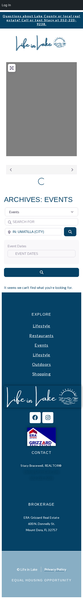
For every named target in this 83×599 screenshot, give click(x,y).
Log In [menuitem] (6, 5)
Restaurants (41, 335)
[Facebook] (35, 417)
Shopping (41, 373)
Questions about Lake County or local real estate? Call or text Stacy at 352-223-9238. (41, 20)
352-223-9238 (41, 478)
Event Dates (17, 246)
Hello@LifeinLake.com (41, 472)
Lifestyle (41, 325)
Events (41, 345)
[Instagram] (47, 417)
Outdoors (41, 364)
